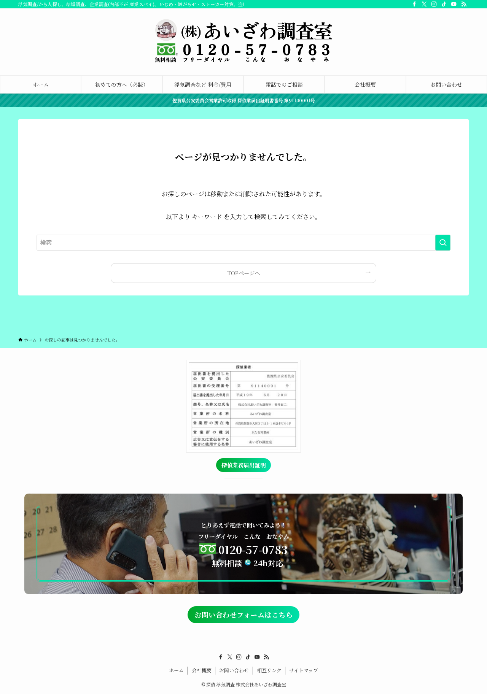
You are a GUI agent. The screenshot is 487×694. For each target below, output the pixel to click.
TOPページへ (244, 273)
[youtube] (454, 4)
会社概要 (202, 670)
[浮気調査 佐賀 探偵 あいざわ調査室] (243, 40)
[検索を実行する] (442, 243)
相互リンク (269, 670)
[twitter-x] (424, 4)
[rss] (464, 4)
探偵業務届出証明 (243, 465)
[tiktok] (444, 4)
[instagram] (434, 4)
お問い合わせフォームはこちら (243, 614)
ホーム (176, 670)
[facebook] (414, 4)
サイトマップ (303, 670)
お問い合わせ (234, 670)
